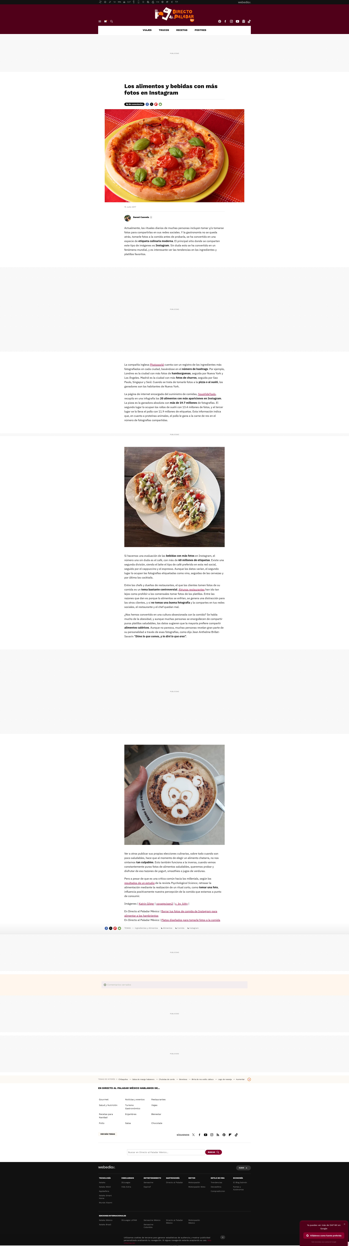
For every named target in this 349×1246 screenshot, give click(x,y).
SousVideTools (207, 394)
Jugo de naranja (225, 1079)
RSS (218, 1134)
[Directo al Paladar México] (174, 14)
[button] (142, 217)
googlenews (243, 21)
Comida (180, 928)
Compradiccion (218, 1191)
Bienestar (156, 1114)
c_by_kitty (181, 903)
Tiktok (249, 21)
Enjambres (130, 1114)
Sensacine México (152, 1220)
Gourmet (104, 1099)
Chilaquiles (123, 1079)
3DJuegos (125, 1182)
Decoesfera (216, 1187)
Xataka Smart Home (105, 1196)
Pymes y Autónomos (238, 1188)
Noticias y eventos (135, 1099)
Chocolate (156, 1123)
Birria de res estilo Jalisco (203, 1079)
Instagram (231, 21)
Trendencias (216, 1182)
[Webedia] (106, 1167)
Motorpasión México (194, 1221)
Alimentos (167, 928)
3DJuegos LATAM (129, 1220)
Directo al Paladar (174, 1182)
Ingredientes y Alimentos (146, 928)
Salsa (128, 1123)
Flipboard (156, 104)
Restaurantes (158, 1099)
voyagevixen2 (164, 903)
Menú (99, 21)
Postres (200, 30)
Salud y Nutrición (108, 1105)
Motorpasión (194, 1182)
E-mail (160, 104)
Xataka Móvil (105, 1187)
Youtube (237, 21)
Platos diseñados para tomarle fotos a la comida (190, 920)
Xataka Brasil (105, 1224)
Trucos (164, 30)
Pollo (101, 1123)
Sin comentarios (136, 104)
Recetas (181, 30)
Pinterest (219, 21)
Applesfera (104, 1191)
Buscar (111, 21)
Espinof (147, 1187)
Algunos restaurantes (192, 589)
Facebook (225, 21)
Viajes (147, 30)
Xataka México (105, 1220)
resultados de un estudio (139, 883)
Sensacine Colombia (148, 1225)
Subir (241, 1168)
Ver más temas (107, 1134)
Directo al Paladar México (174, 1221)
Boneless (183, 1079)
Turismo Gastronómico (132, 1107)
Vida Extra (126, 1187)
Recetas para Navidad (106, 1116)
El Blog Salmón (240, 1182)
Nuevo (105, 21)
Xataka (102, 1182)
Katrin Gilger (146, 903)
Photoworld (157, 364)
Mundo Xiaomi (105, 1202)
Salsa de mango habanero (143, 1079)
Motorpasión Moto (196, 1187)
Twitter (151, 104)
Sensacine (148, 1182)
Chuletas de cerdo (167, 1079)
